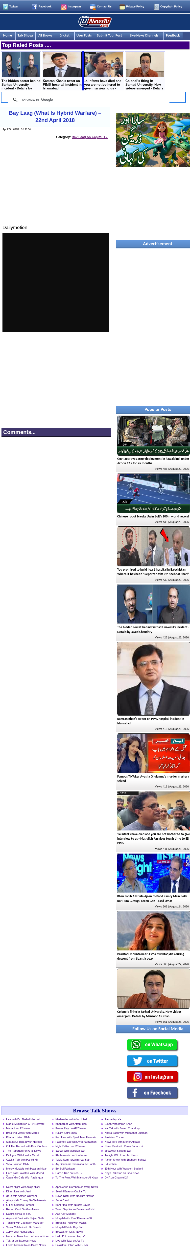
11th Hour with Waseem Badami (124, 1168)
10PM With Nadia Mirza (20, 1231)
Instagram (74, 6)
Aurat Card (62, 1200)
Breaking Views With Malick (22, 1132)
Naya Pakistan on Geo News (122, 1173)
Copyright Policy (171, 6)
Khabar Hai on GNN (18, 1137)
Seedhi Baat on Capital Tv (70, 1191)
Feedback (173, 36)
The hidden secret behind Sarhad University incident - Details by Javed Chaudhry (21, 85)
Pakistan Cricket (114, 1137)
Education (111, 1164)
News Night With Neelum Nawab (74, 1195)
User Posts (84, 36)
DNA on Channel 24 (116, 1177)
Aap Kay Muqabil (65, 1213)
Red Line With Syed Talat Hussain (75, 1137)
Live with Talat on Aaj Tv (69, 1240)
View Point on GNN (17, 1164)
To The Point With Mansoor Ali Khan (76, 1177)
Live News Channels (144, 36)
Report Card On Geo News (22, 1209)
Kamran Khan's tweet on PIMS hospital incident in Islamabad (62, 84)
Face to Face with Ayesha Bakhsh (75, 1141)
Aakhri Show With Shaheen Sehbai (125, 1159)
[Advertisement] (55, 186)
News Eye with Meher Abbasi (122, 1141)
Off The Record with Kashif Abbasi (26, 1146)
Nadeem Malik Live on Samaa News (27, 1236)
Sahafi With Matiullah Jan (70, 1150)
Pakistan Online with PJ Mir (71, 1245)
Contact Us (104, 6)
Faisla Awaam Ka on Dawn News (26, 1245)
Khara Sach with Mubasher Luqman (126, 1132)
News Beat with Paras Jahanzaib (124, 1146)
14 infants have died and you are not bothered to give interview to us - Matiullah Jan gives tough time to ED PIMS (102, 85)
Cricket (65, 36)
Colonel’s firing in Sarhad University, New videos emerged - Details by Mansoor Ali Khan (144, 85)
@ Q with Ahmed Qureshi (21, 1195)
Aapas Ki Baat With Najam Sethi (25, 1218)
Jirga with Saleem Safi (118, 1150)
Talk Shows (26, 36)
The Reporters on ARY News (23, 1150)
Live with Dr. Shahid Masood (23, 1119)
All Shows (45, 36)
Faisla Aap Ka (113, 1119)
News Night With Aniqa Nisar (23, 1186)
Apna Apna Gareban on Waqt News (76, 1186)
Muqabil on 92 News (18, 1128)
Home (7, 36)
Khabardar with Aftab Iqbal (71, 1119)
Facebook (45, 6)
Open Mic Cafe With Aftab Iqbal (24, 1177)
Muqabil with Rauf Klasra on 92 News (73, 1219)
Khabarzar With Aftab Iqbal (71, 1123)
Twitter (13, 6)
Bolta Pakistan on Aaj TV (70, 1236)
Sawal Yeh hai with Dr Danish (23, 1227)
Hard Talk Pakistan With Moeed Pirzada (25, 1174)
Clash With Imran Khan (118, 1123)
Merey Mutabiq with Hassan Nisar (26, 1168)
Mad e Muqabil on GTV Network (25, 1123)
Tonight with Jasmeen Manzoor (25, 1222)
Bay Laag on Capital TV (90, 137)
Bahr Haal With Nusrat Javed (72, 1204)
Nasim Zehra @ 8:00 (18, 1213)
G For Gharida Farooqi (20, 1204)
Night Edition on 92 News (70, 1146)
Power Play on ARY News (70, 1128)
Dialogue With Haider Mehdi (22, 1155)
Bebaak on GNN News (69, 1231)
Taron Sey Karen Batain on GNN (75, 1209)
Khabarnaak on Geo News (71, 1155)
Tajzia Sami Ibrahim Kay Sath (72, 1159)
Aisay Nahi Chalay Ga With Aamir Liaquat (26, 1201)
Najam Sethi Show (66, 1132)
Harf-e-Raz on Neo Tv (68, 1173)
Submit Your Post (109, 36)
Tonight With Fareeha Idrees (122, 1155)
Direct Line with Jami (18, 1191)
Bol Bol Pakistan (65, 1168)
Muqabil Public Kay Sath (69, 1227)
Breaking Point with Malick (71, 1222)
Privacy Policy (135, 6)
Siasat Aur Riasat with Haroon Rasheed (24, 1142)
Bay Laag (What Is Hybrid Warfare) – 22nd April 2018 (55, 116)
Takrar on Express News (21, 1240)
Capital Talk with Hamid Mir (22, 1159)
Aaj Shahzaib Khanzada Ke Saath (75, 1164)
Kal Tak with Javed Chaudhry (122, 1128)
